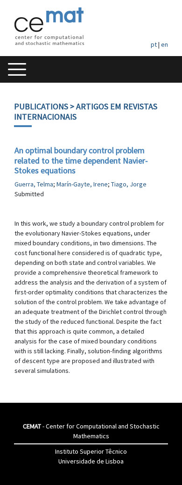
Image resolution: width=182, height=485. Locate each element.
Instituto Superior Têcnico (91, 451)
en (164, 44)
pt (154, 44)
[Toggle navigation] (17, 69)
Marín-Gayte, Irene (82, 184)
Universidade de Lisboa (91, 461)
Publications (41, 106)
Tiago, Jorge (129, 184)
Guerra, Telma (33, 184)
